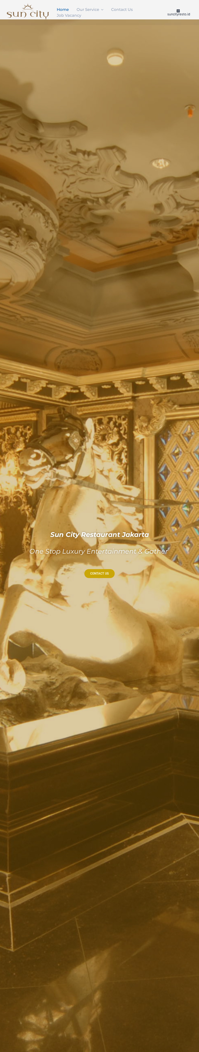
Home (63, 9)
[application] (101, 9)
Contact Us (122, 9)
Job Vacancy (69, 15)
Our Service (88, 9)
